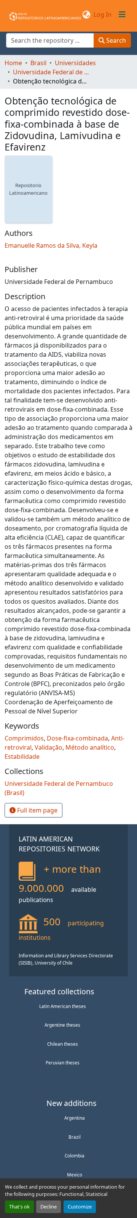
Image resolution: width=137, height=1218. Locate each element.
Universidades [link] (75, 63)
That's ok (19, 1206)
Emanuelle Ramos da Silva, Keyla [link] (51, 245)
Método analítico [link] (89, 747)
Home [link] (13, 63)
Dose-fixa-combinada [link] (77, 738)
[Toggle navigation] (122, 14)
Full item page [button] (36, 810)
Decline (48, 1206)
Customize (80, 1206)
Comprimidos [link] (24, 738)
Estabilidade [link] (22, 756)
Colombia (74, 1155)
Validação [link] (48, 747)
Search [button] (115, 40)
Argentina (74, 1118)
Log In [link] (103, 14)
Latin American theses (62, 1006)
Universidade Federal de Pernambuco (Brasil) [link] (51, 72)
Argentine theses (62, 1025)
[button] (45, 14)
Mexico (74, 1175)
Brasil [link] (38, 63)
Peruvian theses (63, 1062)
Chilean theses (62, 1044)
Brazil (74, 1137)
